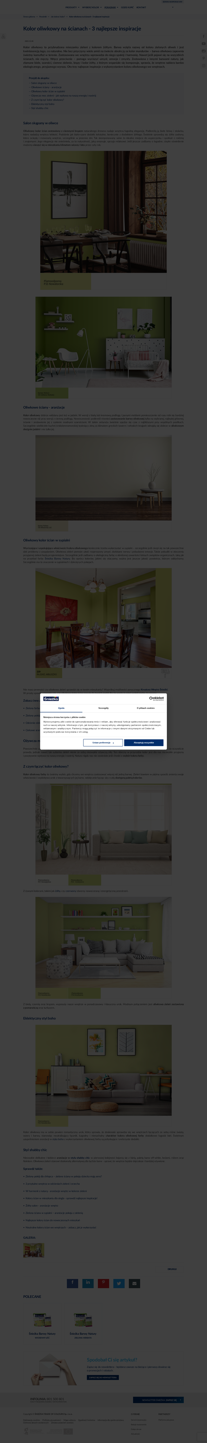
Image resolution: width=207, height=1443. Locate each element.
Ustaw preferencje (101, 743)
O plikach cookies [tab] (146, 708)
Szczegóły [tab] (103, 708)
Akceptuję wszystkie (144, 743)
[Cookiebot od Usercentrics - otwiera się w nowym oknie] (151, 699)
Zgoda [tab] (61, 708)
